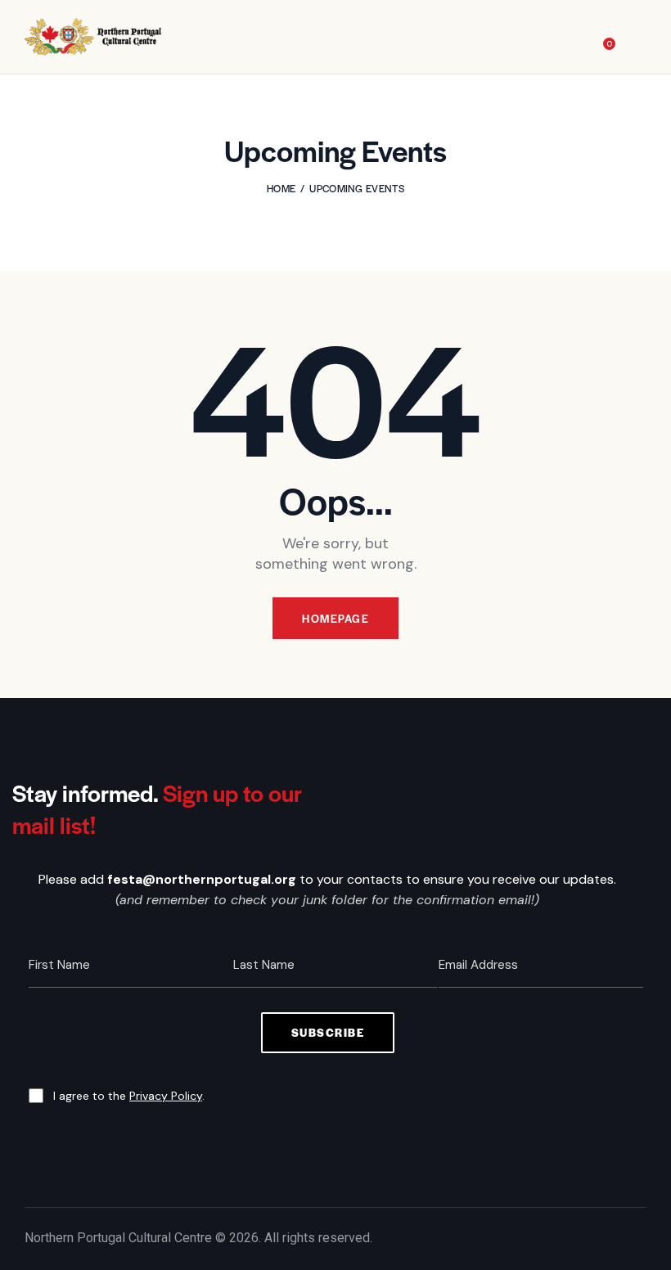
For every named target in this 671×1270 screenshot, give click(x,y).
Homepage (335, 618)
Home (281, 188)
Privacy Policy (165, 1095)
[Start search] (635, 40)
